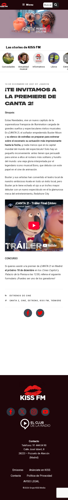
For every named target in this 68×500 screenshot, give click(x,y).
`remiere (56, 301)
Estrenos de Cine (20, 296)
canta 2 (14, 301)
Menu (29, 4)
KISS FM (44, 301)
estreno (33, 301)
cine (23, 301)
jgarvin (44, 84)
